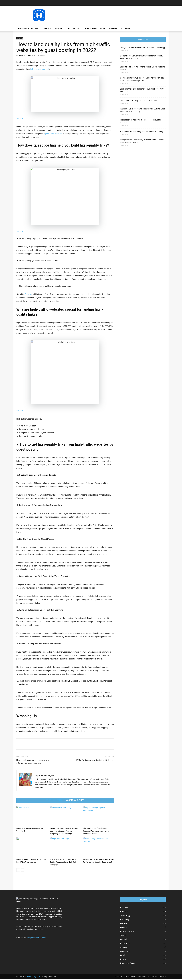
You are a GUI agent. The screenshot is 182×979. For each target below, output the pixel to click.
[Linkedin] (150, 3)
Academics (23, 28)
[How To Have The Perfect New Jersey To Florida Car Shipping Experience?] (98, 847)
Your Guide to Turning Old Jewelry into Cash (138, 101)
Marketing (91, 28)
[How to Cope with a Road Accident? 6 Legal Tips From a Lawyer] (31, 847)
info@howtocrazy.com (36, 937)
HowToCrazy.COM (33, 976)
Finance (47, 28)
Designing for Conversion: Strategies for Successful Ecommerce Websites (141, 57)
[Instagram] (146, 3)
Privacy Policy (143, 976)
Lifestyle (78, 28)
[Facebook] (137, 3)
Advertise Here (130, 976)
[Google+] (142, 3)
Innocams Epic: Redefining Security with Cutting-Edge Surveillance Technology (142, 110)
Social (102, 28)
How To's (20, 38)
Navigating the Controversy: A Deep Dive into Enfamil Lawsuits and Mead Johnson (142, 141)
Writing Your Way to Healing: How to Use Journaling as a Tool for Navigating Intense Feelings (64, 831)
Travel (128, 28)
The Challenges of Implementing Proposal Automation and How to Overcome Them (96, 831)
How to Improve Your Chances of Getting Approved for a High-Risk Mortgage (63, 862)
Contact (154, 976)
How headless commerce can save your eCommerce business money (34, 761)
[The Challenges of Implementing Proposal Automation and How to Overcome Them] (98, 816)
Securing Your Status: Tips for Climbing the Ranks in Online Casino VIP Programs (142, 79)
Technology (115, 28)
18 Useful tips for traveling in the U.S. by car (95, 760)
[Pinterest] (155, 3)
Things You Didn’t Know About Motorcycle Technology (142, 47)
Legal (67, 28)
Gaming (58, 28)
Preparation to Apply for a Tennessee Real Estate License (141, 121)
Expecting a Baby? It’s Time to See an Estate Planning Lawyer (142, 68)
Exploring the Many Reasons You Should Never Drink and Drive (142, 90)
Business (35, 28)
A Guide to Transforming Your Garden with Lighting (141, 131)
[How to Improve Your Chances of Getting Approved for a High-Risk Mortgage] (65, 847)
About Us (118, 976)
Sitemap (162, 976)
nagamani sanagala (27, 55)
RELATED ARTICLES (54, 800)
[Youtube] (164, 3)
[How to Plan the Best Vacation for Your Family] (31, 816)
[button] (162, 28)
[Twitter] (159, 3)
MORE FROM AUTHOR (75, 800)
